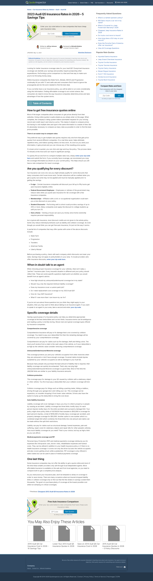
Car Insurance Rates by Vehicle (43, 9)
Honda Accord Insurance (107, 77)
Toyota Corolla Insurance (107, 62)
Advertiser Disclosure (84, 52)
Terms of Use (71, 36)
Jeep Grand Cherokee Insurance (110, 59)
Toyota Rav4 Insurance (106, 80)
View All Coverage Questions (108, 48)
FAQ (92, 3)
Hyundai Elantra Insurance (107, 56)
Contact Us (35, 568)
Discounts (110, 3)
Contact (80, 577)
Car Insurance (99, 3)
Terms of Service (100, 577)
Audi (57, 9)
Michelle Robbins (76, 46)
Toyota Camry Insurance (107, 68)
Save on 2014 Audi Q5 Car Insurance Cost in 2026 (88, 545)
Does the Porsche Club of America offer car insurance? (110, 44)
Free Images (111, 577)
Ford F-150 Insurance (106, 74)
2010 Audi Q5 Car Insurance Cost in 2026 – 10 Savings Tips (38, 546)
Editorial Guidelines (34, 58)
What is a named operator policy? (110, 18)
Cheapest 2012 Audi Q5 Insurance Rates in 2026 (56, 492)
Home (29, 9)
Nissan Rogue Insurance (107, 71)
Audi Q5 (63, 9)
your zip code (76, 307)
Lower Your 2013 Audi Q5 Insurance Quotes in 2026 (63, 545)
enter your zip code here (56, 259)
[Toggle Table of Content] (40, 103)
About (29, 568)
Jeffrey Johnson (52, 46)
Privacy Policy (88, 577)
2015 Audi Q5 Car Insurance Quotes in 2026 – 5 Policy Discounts (113, 546)
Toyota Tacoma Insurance (107, 65)
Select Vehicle (72, 3)
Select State (84, 3)
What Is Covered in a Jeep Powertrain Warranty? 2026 (108, 26)
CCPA (118, 577)
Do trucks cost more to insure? (109, 35)
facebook (125, 567)
